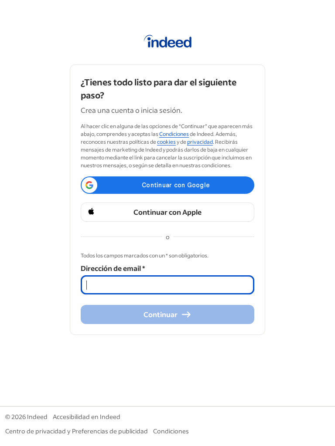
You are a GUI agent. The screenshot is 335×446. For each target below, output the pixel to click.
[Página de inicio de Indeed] (167, 43)
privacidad (200, 142)
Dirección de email (113, 268)
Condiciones (174, 134)
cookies (166, 142)
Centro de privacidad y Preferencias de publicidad (76, 431)
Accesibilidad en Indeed (86, 416)
